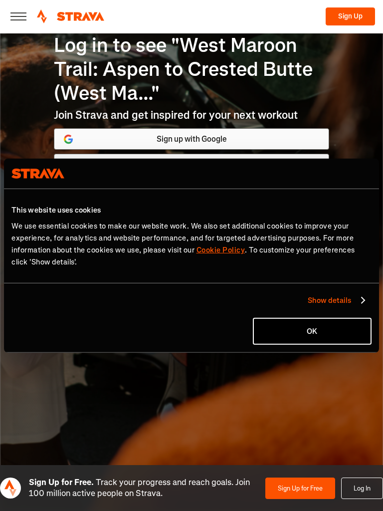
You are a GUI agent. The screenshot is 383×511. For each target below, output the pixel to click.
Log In (362, 488)
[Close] (18, 16)
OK (312, 331)
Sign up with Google (192, 139)
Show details (329, 300)
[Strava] (70, 16)
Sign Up (350, 16)
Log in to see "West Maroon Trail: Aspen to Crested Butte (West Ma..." (183, 69)
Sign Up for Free (300, 488)
